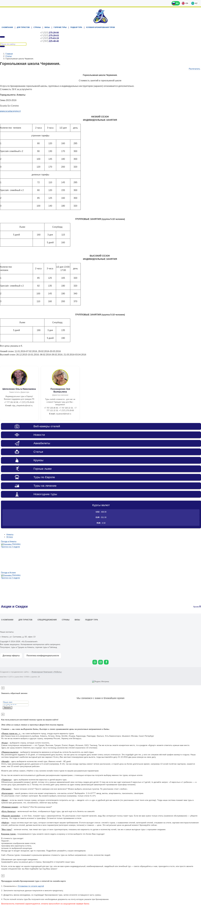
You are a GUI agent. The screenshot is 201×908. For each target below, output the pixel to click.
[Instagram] (100, 662)
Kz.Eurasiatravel (100, 16)
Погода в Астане (8, 572)
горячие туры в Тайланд (46, 647)
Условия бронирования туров (100, 27)
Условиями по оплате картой (31, 886)
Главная (9, 54)
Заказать (7, 708)
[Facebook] (106, 662)
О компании (7, 27)
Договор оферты (11, 655)
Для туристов (23, 27)
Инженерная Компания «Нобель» (47, 672)
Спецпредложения (47, 620)
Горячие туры (60, 27)
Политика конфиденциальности (43, 655)
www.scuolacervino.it (10, 111)
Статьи (8, 56)
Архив (196, 606)
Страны (37, 27)
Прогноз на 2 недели (10, 547)
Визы (47, 27)
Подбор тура (76, 27)
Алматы (9, 534)
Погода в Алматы (8, 541)
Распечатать (194, 69)
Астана (9, 537)
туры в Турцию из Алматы (22, 647)
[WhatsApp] (94, 662)
